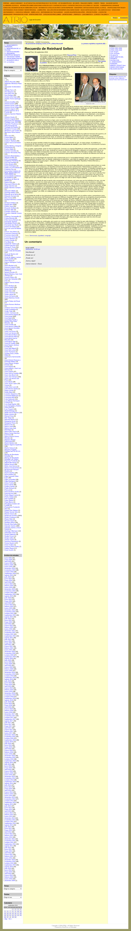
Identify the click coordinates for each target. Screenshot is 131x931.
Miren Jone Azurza (11, 466)
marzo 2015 (9, 771)
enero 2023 (8, 608)
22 (13, 915)
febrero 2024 (9, 585)
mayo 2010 (8, 872)
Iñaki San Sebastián (11, 279)
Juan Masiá (8, 382)
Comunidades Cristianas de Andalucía (13, 176)
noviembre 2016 (10, 736)
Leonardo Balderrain (11, 395)
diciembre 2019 (10, 672)
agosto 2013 (9, 804)
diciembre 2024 (10, 568)
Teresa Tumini (9, 539)
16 (15, 913)
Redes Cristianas (10, 517)
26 (5, 917)
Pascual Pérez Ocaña (12, 491)
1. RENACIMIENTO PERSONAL (11, 46)
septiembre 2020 (10, 657)
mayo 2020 (8, 663)
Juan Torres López (11, 383)
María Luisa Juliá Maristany (10, 429)
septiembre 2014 (10, 781)
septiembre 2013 (10, 802)
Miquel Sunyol (9, 464)
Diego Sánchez (10, 186)
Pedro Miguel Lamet (11, 495)
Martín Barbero (10, 443)
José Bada (8, 318)
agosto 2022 (9, 617)
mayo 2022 (8, 622)
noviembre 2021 (10, 632)
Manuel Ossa (9, 416)
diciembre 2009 (10, 880)
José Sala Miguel (10, 348)
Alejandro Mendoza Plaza (13, 83)
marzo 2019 (9, 688)
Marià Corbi (8, 425)
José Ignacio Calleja (11, 326)
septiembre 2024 (10, 573)
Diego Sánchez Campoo (13, 187)
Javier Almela (9, 289)
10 (18, 911)
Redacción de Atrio (11, 515)
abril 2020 (8, 665)
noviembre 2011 (10, 840)
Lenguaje (48, 235)
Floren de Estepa (10, 226)
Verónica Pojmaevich (11, 541)
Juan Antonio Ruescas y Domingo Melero (12, 360)
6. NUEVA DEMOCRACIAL (13, 58)
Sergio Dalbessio (10, 534)
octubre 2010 (9, 863)
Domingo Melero (10, 192)
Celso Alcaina (9, 164)
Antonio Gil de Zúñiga (12, 107)
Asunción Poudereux (11, 124)
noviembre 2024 (10, 570)
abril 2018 (8, 707)
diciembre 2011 (10, 839)
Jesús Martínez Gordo (12, 298)
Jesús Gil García (10, 296)
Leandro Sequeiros (11, 394)
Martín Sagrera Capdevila (13, 445)
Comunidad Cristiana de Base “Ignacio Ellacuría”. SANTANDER (13, 172)
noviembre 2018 (10, 695)
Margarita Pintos (10, 423)
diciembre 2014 (10, 776)
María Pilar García (11, 431)
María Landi (9, 426)
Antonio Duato (9, 103)
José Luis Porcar (10, 331)
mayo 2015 (8, 768)
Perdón (115, 79)
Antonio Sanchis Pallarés (13, 114)
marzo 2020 (9, 667)
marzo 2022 (9, 625)
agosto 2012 (9, 825)
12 (5, 913)
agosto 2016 (9, 742)
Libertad (111, 79)
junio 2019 (8, 683)
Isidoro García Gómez (12, 282)
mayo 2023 (8, 601)
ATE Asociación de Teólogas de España (11, 126)
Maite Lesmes (9, 414)
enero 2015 (8, 774)
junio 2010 (8, 870)
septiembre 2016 (10, 740)
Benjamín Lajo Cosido (12, 130)
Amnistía (111, 76)
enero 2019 (8, 691)
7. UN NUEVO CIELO (12, 60)
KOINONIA (113, 63)
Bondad (115, 76)
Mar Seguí (8, 418)
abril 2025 (8, 561)
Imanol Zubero (9, 277)
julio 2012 (8, 827)
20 (7, 915)
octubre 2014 (9, 780)
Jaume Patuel (9, 287)
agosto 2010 (9, 866)
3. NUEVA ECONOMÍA (12, 52)
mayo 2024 (8, 580)
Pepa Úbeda (9, 500)
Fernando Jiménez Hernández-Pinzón (11, 222)
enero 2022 (8, 629)
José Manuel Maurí (11, 335)
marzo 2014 (9, 792)
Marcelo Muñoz (10, 419)
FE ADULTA (114, 55)
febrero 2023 (9, 606)
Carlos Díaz (8, 139)
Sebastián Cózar (10, 532)
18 (20, 913)
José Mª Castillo (10, 343)
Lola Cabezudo (10, 399)
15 (13, 913)
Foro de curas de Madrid (13, 228)
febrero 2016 (9, 752)
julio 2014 (8, 785)
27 (7, 917)
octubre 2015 (9, 759)
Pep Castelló (9, 498)
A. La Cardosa (9, 62)
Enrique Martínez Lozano (13, 199)
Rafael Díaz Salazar (11, 510)
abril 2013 (8, 811)
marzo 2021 (9, 646)
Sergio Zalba (9, 538)
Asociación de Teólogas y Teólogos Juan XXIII (13, 121)
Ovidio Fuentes (10, 486)
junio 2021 (8, 641)
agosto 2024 (9, 575)
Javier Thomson (10, 292)
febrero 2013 (9, 814)
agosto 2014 (9, 783)
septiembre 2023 (10, 594)
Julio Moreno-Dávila (11, 388)
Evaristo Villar (9, 210)
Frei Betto (8, 242)
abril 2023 (8, 603)
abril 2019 (8, 686)
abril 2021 (8, 644)
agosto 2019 (9, 679)
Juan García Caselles (12, 373)
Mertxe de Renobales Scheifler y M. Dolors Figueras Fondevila (12, 459)
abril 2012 (8, 832)
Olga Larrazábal (10, 479)
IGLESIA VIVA (114, 60)
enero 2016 (8, 754)
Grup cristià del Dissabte (13, 251)
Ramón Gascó (9, 514)
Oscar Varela (9, 484)
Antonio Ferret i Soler (12, 105)
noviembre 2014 (10, 778)
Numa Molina (9, 474)
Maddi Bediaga (10, 411)
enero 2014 (8, 795)
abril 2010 (8, 873)
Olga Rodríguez (10, 481)
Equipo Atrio (9, 204)
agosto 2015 (9, 762)
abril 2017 (8, 728)
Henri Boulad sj (10, 265)
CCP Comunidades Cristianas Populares (11, 159)
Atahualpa (73, 927)
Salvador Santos (10, 526)
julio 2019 (8, 681)
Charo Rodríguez (10, 166)
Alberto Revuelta (10, 82)
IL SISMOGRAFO (115, 62)
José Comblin (9, 324)
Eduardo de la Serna (11, 194)
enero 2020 (8, 670)
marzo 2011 (9, 854)
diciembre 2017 (10, 714)
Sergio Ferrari (9, 536)
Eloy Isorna (8, 198)
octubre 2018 (9, 696)
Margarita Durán (10, 421)
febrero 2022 (9, 627)
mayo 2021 (8, 643)
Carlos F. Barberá (10, 141)
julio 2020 (8, 660)
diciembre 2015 (10, 755)
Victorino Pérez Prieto (12, 546)
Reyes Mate (9, 519)
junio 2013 (8, 807)
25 (20, 915)
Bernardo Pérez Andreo (12, 132)
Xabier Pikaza (9, 548)
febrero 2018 (9, 710)
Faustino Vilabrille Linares (13, 213)
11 (20, 911)
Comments (124, 18)
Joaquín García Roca (12, 307)
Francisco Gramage (11, 237)
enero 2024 (8, 587)
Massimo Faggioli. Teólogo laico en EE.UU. (13, 450)
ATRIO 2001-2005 (116, 48)
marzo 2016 (9, 750)
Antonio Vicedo (10, 117)
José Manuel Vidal (11, 336)
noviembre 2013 (10, 799)
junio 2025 (8, 558)
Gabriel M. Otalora (11, 244)
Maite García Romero (12, 412)
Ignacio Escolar (10, 272)
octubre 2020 (9, 655)
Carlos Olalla (9, 149)
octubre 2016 (9, 738)
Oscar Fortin (9, 483)
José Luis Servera (11, 333)
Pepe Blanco (9, 502)
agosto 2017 (9, 721)
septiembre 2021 (10, 636)
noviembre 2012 (10, 820)
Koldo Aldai (8, 392)
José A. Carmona (10, 313)
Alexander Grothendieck (13, 87)
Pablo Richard (9, 488)
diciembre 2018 (10, 693)
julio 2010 (8, 868)
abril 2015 (8, 769)
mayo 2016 (8, 747)
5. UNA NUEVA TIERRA (12, 57)
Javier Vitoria (9, 294)
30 (15, 917)
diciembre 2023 (10, 589)
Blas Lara (8, 135)
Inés (6, 281)
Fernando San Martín (12, 225)
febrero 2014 (9, 794)
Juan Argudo (9, 366)
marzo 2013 (9, 813)
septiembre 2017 (10, 719)
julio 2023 (8, 598)
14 (10, 913)
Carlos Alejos (9, 137)
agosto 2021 (9, 637)
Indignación (121, 78)
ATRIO (64, 925)
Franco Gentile (10, 240)
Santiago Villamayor (11, 531)
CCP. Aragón (114, 52)
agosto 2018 (9, 700)
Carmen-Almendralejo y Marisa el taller (12, 156)
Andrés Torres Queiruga (12, 98)
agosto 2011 (9, 846)
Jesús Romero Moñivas (12, 304)
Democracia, (34, 235)
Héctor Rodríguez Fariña (13, 262)
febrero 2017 (9, 731)
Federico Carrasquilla (12, 216)
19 (5, 915)
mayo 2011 (8, 851)
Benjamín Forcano (11, 129)
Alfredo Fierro (9, 90)
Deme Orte (8, 182)
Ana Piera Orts (9, 93)
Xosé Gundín (9, 550)
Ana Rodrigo (9, 95)
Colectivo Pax (9, 169)
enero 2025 (8, 566)
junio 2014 (8, 787)
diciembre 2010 (10, 859)
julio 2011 (8, 847)
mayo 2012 (8, 830)
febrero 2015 (9, 773)
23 (15, 915)
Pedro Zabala (9, 497)
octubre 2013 (9, 801)
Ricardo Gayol (9, 521)
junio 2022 (8, 620)
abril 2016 (8, 748)
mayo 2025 (8, 559)
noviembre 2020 (10, 653)
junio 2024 (8, 578)
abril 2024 (8, 582)
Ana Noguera (9, 92)
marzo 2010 (9, 875)
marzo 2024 (9, 584)
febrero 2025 (9, 565)
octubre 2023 (9, 592)
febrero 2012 (9, 835)
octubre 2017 (9, 717)
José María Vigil (10, 341)
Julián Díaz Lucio (10, 387)
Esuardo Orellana (10, 208)
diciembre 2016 (10, 735)
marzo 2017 (9, 729)
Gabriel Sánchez (10, 245)
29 (13, 917)
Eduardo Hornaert (11, 196)
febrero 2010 (9, 877)
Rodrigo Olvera (10, 522)
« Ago (5, 919)
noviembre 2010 (10, 861)
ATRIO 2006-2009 (116, 50)
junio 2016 (8, 745)
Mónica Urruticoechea (12, 468)
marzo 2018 (9, 709)
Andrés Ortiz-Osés (11, 97)
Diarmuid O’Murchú (11, 184)
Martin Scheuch (10, 448)
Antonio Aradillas (10, 102)
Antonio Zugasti (10, 119)
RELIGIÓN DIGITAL (116, 69)
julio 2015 (8, 764)
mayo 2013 (8, 809)
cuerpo (116, 78)
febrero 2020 (9, 669)
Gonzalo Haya (9, 249)
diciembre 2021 (10, 631)
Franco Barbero (10, 238)
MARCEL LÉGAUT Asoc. (118, 65)
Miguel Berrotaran (11, 462)
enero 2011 (8, 858)
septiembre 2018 (10, 698)
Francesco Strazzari (11, 233)
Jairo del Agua (9, 286)
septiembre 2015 (10, 761)
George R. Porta (10, 247)
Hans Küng (8, 260)
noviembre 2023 (10, 591)
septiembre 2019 (10, 677)
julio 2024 (8, 577)
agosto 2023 (9, 596)
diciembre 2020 (10, 651)
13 (7, 913)
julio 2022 (8, 618)
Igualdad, (41, 235)
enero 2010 (8, 879)
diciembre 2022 (10, 610)
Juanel (7, 385)
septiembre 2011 (10, 844)
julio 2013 (8, 806)
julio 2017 (8, 722)
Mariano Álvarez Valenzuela (10, 440)
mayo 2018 (8, 705)
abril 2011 (8, 853)
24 (18, 915)
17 (18, 913)
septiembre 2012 (10, 823)
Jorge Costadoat (10, 309)
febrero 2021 (9, 648)
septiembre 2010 (10, 865)
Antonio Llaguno (10, 109)
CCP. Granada (115, 53)
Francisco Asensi (10, 235)
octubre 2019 (9, 676)
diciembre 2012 (10, 818)
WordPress (65, 927)
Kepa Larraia (9, 390)
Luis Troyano (9, 409)
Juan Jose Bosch (10, 375)
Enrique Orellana (10, 203)
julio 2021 (8, 639)
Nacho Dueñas (10, 473)
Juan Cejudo (9, 371)
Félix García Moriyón (11, 220)
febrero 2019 (9, 689)
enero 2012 (8, 837)
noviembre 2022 (10, 611)
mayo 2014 (8, 788)
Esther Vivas (9, 206)
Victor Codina (9, 545)
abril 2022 (8, 624)
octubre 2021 (9, 634)
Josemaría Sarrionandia (12, 357)
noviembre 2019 (10, 674)
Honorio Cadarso (10, 267)
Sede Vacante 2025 (122, 79)
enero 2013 (8, 816)
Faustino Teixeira (10, 211)
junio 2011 (8, 849)
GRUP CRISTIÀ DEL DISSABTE (116, 57)
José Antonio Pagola (11, 314)
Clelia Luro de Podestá (12, 167)
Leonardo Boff (9, 397)
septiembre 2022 (10, 615)
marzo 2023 (9, 604)
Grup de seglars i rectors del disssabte (13, 258)
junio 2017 (8, 724)
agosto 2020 (9, 658)
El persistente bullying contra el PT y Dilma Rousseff (44, 43)
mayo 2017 (8, 726)
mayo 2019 (8, 684)
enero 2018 (8, 712)
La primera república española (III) (93, 43)
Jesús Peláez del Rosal (12, 301)
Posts (115, 18)
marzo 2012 (9, 833)
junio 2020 (8, 662)
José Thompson (10, 352)
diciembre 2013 (10, 797)
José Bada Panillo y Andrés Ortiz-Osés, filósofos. (11, 321)
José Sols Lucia (10, 350)
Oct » (10, 919)
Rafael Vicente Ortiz (11, 512)
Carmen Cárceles (10, 151)
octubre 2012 (9, 821)
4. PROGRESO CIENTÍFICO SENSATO (12, 54)
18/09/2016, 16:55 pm (33, 249)
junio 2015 (8, 766)
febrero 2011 (9, 856)
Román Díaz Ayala (11, 524)
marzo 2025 (9, 563)
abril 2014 (8, 790)
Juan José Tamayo (11, 377)
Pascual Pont (9, 493)
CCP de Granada (10, 162)
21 (10, 915)
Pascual (7, 490)
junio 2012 (8, 828)
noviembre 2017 (10, 716)
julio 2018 (8, 702)
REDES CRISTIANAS (117, 67)
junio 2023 (8, 599)
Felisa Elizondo (10, 218)
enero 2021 (8, 650)
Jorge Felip (8, 311)
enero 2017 (8, 733)
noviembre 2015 (10, 757)
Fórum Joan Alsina (11, 231)
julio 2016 (8, 743)
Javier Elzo (8, 291)
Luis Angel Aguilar (10, 404)
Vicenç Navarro (10, 543)
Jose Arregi (8, 316)
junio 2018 (8, 703)
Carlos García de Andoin (13, 142)
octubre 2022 (9, 613)
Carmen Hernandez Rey (13, 152)
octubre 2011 (9, 842)
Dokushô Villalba (10, 191)
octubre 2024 (9, 572)
